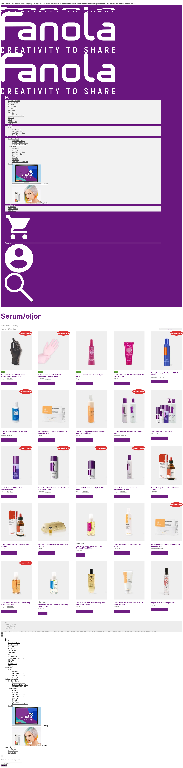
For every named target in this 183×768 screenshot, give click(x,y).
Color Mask (12, 106)
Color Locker (13, 102)
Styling (10, 123)
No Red (11, 104)
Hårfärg (11, 127)
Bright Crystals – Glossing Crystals (163, 603)
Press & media (10, 628)
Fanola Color (16, 129)
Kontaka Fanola (10, 624)
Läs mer (81, 555)
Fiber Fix (15, 158)
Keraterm (11, 112)
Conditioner (12, 114)
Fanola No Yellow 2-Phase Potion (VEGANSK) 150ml (12, 489)
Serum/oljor (12, 122)
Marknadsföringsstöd (20, 143)
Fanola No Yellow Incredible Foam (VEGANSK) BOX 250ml (125, 489)
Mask (10, 120)
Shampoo (11, 110)
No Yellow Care (14, 101)
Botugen (15, 156)
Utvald (10, 163)
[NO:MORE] (12, 108)
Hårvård (7, 99)
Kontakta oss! (13, 209)
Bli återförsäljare (10, 626)
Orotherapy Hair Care (16, 116)
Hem (6, 97)
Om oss (7, 622)
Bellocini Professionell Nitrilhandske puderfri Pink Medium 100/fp (50, 376)
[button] (20, 241)
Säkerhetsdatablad (19, 144)
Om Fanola (12, 207)
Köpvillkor (12, 211)
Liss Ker (11, 118)
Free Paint (15, 135)
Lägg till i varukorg (9, 384)
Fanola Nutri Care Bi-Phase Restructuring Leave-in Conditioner (90, 432)
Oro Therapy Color (19, 133)
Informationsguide (18, 141)
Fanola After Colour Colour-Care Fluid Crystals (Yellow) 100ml (89, 547)
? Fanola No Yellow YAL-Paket (161, 431)
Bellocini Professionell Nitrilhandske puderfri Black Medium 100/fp (13, 376)
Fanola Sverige (10, 205)
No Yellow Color (18, 131)
